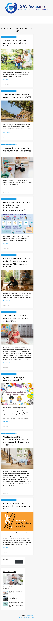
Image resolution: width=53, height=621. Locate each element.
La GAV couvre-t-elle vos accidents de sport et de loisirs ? (15, 43)
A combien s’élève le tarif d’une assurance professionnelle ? (12, 587)
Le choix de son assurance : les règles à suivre (15, 592)
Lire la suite (6, 79)
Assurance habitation (26, 18)
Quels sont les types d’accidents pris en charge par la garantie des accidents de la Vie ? (17, 440)
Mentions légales (27, 617)
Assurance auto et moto (11, 18)
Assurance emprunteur (42, 18)
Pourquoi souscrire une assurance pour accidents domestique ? (15, 318)
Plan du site (21, 617)
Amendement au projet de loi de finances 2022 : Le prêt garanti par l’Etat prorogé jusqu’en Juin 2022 (16, 604)
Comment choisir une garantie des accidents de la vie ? (16, 506)
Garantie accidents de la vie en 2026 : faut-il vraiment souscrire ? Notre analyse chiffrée (16, 262)
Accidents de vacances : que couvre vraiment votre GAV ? (17, 96)
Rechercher (5, 559)
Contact (32, 617)
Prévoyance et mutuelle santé (26, 20)
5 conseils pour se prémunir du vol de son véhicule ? (15, 597)
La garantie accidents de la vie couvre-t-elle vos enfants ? (17, 151)
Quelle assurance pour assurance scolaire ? (14, 378)
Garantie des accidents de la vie (9, 36)
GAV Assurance (30, 615)
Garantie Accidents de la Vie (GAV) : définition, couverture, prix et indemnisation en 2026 (16, 206)
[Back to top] (51, 619)
